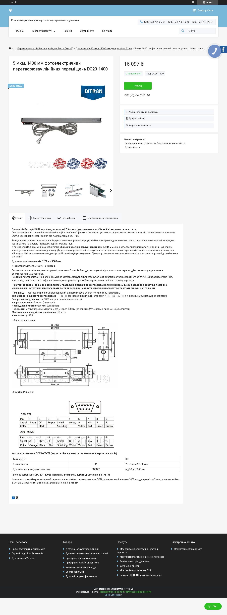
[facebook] (13, 498)
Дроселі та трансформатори (81, 576)
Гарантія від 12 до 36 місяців (27, 553)
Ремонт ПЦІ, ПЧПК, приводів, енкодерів (141, 575)
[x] (17, 498)
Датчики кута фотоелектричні (82, 549)
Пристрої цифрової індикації (81, 558)
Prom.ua (129, 589)
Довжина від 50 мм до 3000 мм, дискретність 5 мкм (104, 48)
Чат (215, 606)
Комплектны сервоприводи (81, 567)
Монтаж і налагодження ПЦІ (135, 570)
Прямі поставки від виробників (28, 549)
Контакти (107, 31)
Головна (19, 31)
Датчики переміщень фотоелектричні (87, 553)
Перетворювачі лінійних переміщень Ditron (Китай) (45, 48)
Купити (138, 86)
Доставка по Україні (23, 558)
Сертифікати (87, 31)
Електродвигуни (75, 571)
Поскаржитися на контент (112, 592)
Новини (68, 31)
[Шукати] (183, 31)
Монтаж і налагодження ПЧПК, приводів (142, 556)
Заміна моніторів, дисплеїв (134, 561)
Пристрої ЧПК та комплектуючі (82, 562)
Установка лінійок (129, 566)
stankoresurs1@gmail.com (188, 549)
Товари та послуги (42, 31)
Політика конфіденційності (138, 592)
